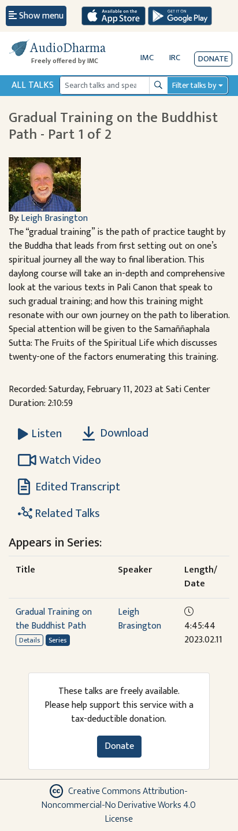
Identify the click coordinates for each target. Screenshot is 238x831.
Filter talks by (194, 85)
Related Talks (66, 513)
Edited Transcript (76, 487)
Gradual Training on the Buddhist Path (54, 619)
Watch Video (70, 460)
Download (123, 433)
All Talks (33, 85)
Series (57, 640)
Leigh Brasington (54, 218)
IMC (147, 57)
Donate (213, 58)
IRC (174, 57)
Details (29, 640)
